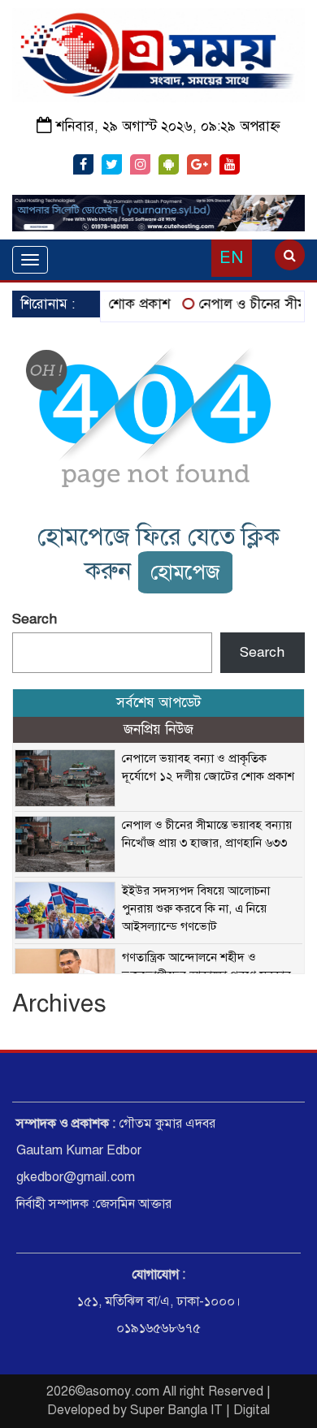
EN (231, 257)
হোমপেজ (185, 572)
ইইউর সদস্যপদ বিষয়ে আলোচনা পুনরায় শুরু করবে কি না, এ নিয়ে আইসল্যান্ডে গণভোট (196, 908)
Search (34, 619)
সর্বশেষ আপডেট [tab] (158, 702)
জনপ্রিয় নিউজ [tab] (158, 729)
